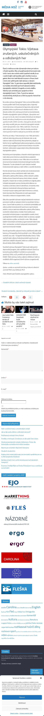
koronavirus (4, 620)
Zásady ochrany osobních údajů (11, 663)
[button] (41, 678)
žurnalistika (10, 638)
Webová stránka (6, 399)
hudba (12, 615)
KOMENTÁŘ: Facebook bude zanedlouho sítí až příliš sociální (21, 321)
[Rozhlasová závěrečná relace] (36, 307)
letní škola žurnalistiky (23, 620)
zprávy (31, 635)
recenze (39, 623)
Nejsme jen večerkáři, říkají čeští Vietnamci (15, 448)
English (36, 607)
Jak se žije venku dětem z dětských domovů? (15, 432)
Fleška (15, 612)
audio (3, 607)
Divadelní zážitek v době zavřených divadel (16, 282)
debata (18, 608)
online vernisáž (14, 263)
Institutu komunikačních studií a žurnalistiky (19, 657)
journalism (23, 616)
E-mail (4, 389)
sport (13, 631)
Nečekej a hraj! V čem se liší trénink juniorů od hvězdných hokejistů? (19, 461)
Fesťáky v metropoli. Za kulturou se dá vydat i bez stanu (19, 438)
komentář (31, 615)
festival (3, 612)
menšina (14, 623)
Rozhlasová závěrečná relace (34, 317)
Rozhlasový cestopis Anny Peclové (12, 435)
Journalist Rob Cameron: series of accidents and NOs (7, 319)
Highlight (6, 45)
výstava (10, 635)
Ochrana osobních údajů (26, 713)
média (19, 623)
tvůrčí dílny (35, 631)
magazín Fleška (6, 623)
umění (39, 631)
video (4, 635)
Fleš (12, 611)
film (7, 611)
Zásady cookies (14, 713)
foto (24, 612)
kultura (14, 64)
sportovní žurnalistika (22, 632)
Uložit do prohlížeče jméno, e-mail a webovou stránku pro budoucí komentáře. (20, 409)
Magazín (13, 45)
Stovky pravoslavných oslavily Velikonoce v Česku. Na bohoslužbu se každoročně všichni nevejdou (18, 443)
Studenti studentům (8, 451)
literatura (34, 619)
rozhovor (5, 631)
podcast (23, 623)
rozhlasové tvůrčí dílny (27, 627)
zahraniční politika (17, 635)
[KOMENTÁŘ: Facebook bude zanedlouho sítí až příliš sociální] (22, 307)
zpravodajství (26, 635)
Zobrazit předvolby (22, 708)
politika (28, 623)
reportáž (4, 627)
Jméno (3, 378)
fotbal (20, 611)
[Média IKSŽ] (22, 6)
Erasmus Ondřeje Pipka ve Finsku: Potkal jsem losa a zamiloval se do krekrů (21, 467)
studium (30, 631)
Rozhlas (11, 627)
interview (17, 616)
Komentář (5, 349)
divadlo (22, 607)
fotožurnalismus (5, 616)
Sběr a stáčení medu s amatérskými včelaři (15, 429)
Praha (34, 623)
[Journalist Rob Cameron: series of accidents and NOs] (8, 307)
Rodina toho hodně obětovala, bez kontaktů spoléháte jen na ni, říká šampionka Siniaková (21, 455)
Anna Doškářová (17, 62)
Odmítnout (22, 703)
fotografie (30, 611)
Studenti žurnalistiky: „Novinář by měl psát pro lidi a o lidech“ (22, 291)
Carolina (11, 607)
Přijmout (22, 697)
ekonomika (28, 608)
